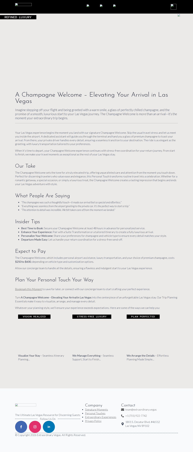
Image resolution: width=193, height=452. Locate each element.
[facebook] (21, 427)
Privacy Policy (93, 421)
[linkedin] (49, 427)
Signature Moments (96, 409)
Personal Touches (95, 413)
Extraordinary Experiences (100, 417)
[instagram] (35, 427)
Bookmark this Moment (28, 289)
